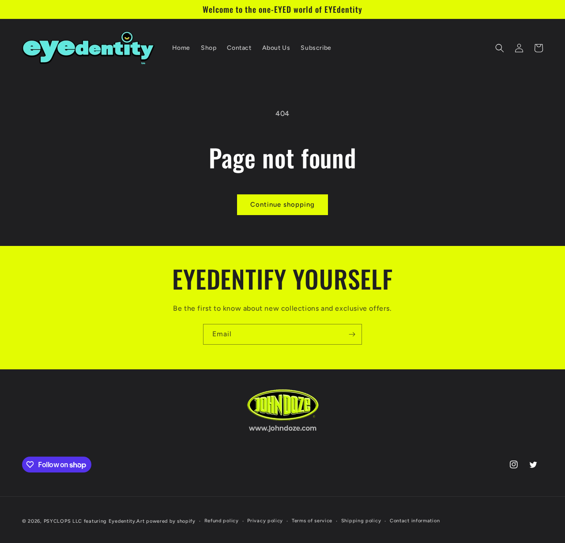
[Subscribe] (352, 334)
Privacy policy (265, 521)
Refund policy (221, 521)
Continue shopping (282, 204)
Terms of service (312, 521)
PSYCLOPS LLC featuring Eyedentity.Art (94, 521)
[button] (499, 48)
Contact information (415, 521)
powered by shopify (171, 521)
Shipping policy (361, 521)
